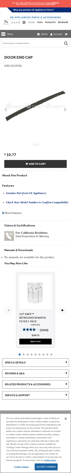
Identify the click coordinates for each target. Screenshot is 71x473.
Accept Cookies (46, 467)
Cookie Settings (21, 467)
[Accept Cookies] (65, 418)
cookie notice (50, 460)
